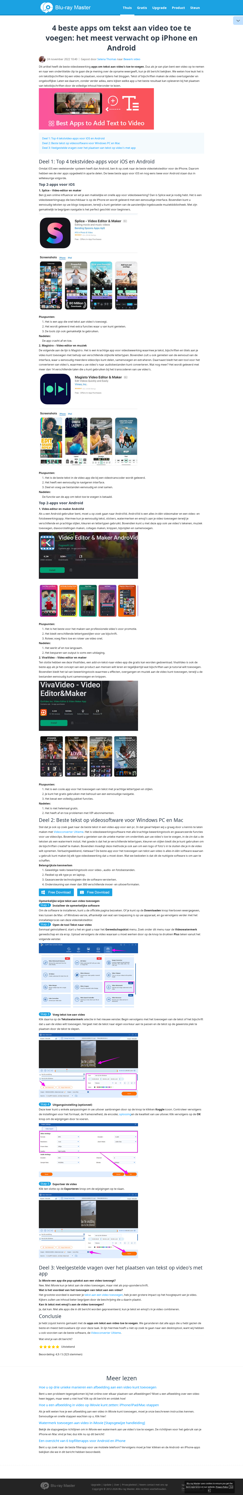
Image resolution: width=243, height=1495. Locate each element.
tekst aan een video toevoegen (103, 1295)
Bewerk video (131, 59)
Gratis (142, 7)
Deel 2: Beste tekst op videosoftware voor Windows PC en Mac (81, 143)
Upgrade (159, 7)
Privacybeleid (129, 1484)
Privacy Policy (222, 1487)
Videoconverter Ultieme (68, 832)
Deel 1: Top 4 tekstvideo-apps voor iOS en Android (73, 138)
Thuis (127, 7)
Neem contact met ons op (153, 1484)
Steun (195, 7)
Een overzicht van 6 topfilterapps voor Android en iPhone (82, 1440)
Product (178, 7)
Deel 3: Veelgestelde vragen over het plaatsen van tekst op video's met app (89, 148)
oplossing (125, 1114)
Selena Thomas (106, 59)
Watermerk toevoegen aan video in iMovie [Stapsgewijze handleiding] (92, 1423)
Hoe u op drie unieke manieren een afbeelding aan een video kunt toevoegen (97, 1387)
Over (116, 1484)
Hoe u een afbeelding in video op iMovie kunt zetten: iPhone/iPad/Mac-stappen (99, 1405)
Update (107, 1484)
